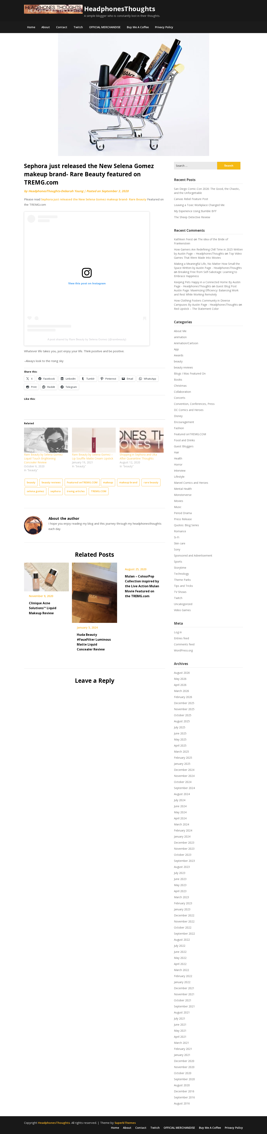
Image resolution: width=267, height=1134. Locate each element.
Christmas (180, 385)
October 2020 (182, 1073)
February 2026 (183, 697)
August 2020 (182, 1085)
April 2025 (180, 745)
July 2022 (179, 946)
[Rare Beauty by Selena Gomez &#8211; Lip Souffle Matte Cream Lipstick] (94, 440)
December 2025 (184, 703)
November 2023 (184, 848)
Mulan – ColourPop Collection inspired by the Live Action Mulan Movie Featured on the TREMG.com (142, 586)
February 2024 (183, 830)
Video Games (182, 610)
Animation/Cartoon (186, 343)
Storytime (180, 567)
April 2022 (180, 964)
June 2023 (180, 879)
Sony (177, 549)
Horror (178, 464)
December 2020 (184, 1061)
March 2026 (181, 691)
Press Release (183, 519)
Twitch (78, 27)
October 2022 (182, 927)
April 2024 (180, 818)
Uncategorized (183, 604)
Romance (180, 531)
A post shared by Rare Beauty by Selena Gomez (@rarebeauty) (86, 339)
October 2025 (182, 715)
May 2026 (180, 679)
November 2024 (184, 776)
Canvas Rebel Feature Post (191, 199)
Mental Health (183, 489)
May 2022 (180, 958)
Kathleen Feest (183, 239)
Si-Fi (176, 537)
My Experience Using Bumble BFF (195, 211)
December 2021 (184, 988)
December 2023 (184, 842)
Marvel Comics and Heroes (191, 483)
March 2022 (181, 970)
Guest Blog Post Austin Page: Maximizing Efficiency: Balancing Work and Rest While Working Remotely (206, 290)
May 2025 (180, 739)
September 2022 (184, 933)
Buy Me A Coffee (138, 27)
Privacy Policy (164, 27)
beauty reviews (51, 482)
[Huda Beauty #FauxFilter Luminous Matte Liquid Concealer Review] (94, 591)
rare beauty (151, 482)
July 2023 (179, 873)
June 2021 (180, 1024)
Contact (61, 27)
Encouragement (184, 422)
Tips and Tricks (183, 586)
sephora (55, 491)
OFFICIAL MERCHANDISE (105, 27)
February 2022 (183, 976)
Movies (178, 501)
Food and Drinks (184, 440)
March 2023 (181, 897)
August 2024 (182, 794)
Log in (178, 632)
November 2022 (184, 921)
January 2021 (182, 1055)
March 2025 (181, 751)
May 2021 (180, 1030)
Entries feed (181, 638)
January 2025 (182, 764)
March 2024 (181, 824)
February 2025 (183, 757)
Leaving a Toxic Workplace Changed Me (199, 205)
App (176, 349)
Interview (179, 470)
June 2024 (180, 806)
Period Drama (183, 513)
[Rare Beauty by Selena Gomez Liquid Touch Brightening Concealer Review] (46, 440)
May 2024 (180, 812)
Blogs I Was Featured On (190, 373)
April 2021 (180, 1037)
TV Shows (180, 592)
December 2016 (184, 1091)
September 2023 (184, 861)
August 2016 (182, 1103)
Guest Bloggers (184, 446)
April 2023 (180, 891)
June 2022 (180, 952)
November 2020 (184, 1067)
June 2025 (180, 733)
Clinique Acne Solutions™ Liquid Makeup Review (42, 608)
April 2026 (180, 685)
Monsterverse (183, 495)
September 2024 (184, 788)
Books (178, 379)
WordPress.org (183, 650)
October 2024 (182, 782)
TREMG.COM (98, 491)
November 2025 (184, 709)
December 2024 (184, 770)
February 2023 (183, 903)
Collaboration (182, 392)
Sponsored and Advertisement (193, 555)
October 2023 (182, 855)
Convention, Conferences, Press (194, 404)
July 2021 (179, 1018)
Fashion (179, 428)
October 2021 (182, 1000)
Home (31, 27)
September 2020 (184, 1079)
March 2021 (181, 1043)
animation (180, 337)
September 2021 (184, 1006)
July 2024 (179, 800)
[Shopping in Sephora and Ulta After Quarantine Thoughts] (142, 440)
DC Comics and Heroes (188, 410)
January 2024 (182, 836)
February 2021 (183, 1049)
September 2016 (184, 1097)
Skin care (179, 543)
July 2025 (179, 727)
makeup (108, 482)
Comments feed (184, 644)
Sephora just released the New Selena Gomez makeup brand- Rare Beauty (93, 199)
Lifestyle (179, 476)
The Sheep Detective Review (192, 217)
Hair (176, 452)
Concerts (179, 398)
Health (178, 458)
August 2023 (182, 867)
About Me (180, 331)
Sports (178, 561)
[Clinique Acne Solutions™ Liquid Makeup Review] (46, 576)
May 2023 (180, 885)
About (45, 27)
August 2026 (182, 673)
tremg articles (76, 491)
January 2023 (182, 909)
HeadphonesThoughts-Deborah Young (55, 191)
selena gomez (35, 491)
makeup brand (128, 482)
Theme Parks (182, 580)
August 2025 (182, 721)
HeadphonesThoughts (119, 8)
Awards (178, 355)
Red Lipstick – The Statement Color (196, 309)
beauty (31, 482)
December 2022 (184, 915)
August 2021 (182, 1012)
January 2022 (182, 982)
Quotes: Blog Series (186, 525)
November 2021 (184, 994)
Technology (181, 574)
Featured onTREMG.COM (82, 482)
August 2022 (182, 939)
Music (177, 507)
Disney (178, 416)
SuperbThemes (125, 1123)
